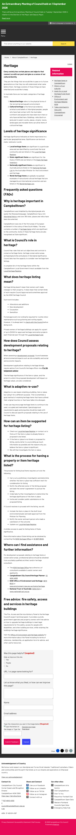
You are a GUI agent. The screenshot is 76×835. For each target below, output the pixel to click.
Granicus (56, 824)
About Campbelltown (20, 57)
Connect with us (35, 797)
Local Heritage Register (12, 271)
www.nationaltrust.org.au (19, 591)
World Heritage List (26, 184)
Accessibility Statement (23, 822)
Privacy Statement (7, 822)
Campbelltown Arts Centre (61, 786)
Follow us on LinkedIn (37, 788)
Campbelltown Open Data (64, 799)
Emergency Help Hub (62, 808)
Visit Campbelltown (61, 791)
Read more (6, 18)
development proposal (26, 355)
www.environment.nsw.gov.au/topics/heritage (27, 586)
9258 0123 (36, 589)
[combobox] (62, 23)
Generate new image (28, 727)
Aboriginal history (10, 216)
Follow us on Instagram (38, 794)
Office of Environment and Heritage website (27, 635)
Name (6, 702)
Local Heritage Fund (35, 335)
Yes (7, 660)
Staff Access (36, 822)
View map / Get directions (11, 796)
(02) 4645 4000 (8, 800)
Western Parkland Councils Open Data (61, 803)
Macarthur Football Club (63, 796)
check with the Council (34, 322)
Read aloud (25, 729)
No (7, 666)
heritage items (25, 229)
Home (6, 57)
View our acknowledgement (11, 777)
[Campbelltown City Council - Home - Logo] (18, 33)
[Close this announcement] (73, 2)
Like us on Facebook (37, 785)
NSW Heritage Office (23, 539)
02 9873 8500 (39, 539)
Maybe (8, 663)
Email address (10, 713)
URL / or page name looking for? (18, 671)
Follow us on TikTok (36, 791)
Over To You (58, 793)
